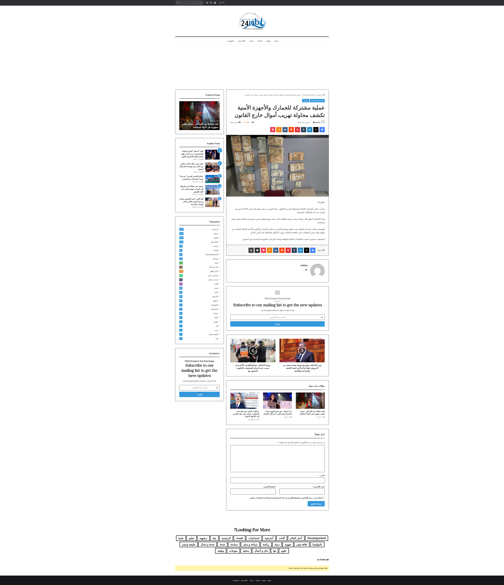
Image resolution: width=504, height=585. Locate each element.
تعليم (216, 292)
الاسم (322, 475)
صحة (216, 288)
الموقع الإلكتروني (269, 487)
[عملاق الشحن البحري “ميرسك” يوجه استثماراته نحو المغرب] (212, 179)
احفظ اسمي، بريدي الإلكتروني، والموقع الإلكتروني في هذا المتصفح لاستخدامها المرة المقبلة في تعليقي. (286, 498)
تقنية (216, 263)
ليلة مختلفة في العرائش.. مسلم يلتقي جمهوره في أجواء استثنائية (312, 412)
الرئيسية (320, 95)
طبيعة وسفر (213, 334)
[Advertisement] (252, 67)
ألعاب (216, 284)
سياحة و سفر (213, 275)
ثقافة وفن (242, 41)
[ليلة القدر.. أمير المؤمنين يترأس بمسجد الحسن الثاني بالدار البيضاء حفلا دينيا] (212, 202)
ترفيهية (215, 301)
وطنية (268, 41)
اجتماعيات (214, 309)
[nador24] (252, 21)
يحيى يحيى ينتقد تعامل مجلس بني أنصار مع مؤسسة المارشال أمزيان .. (191, 166)
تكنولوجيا (230, 41)
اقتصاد (260, 41)
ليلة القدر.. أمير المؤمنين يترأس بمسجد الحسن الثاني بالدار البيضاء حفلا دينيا (191, 201)
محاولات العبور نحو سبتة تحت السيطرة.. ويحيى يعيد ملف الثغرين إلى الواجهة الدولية (246, 413)
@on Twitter (323, 559)
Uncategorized (309, 95)
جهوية (216, 322)
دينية (216, 330)
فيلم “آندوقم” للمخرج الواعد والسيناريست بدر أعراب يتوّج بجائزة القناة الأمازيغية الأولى (192, 154)
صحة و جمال (213, 279)
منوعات (215, 259)
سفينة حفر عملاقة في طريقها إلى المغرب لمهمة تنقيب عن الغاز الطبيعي (192, 189)
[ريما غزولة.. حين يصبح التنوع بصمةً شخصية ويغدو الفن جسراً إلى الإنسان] (277, 400)
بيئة (217, 338)
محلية (276, 41)
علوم (216, 317)
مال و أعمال (213, 267)
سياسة (215, 313)
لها (217, 326)
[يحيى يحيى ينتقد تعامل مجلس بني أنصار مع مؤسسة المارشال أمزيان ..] (212, 167)
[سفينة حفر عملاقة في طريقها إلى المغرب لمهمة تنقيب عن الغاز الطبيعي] (212, 190)
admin (317, 122)
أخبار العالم (214, 271)
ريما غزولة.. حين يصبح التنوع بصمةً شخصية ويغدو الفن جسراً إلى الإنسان (277, 412)
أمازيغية (215, 296)
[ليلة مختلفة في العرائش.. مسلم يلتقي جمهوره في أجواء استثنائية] (310, 400)
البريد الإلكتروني (318, 487)
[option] (199, 115)
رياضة (251, 41)
